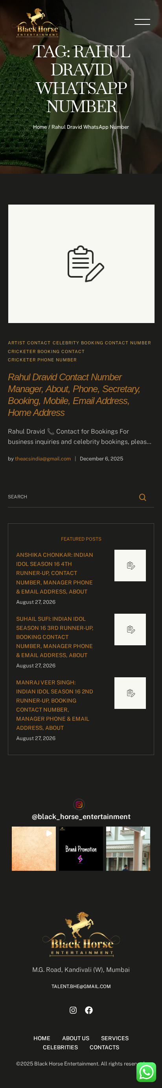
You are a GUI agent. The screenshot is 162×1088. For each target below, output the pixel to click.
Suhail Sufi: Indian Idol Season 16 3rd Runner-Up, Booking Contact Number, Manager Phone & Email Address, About (55, 637)
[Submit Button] (143, 497)
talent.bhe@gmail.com (81, 986)
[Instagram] (73, 1010)
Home (40, 127)
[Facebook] (89, 1010)
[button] (34, 849)
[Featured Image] (81, 264)
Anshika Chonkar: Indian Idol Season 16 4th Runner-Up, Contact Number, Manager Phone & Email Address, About (54, 573)
